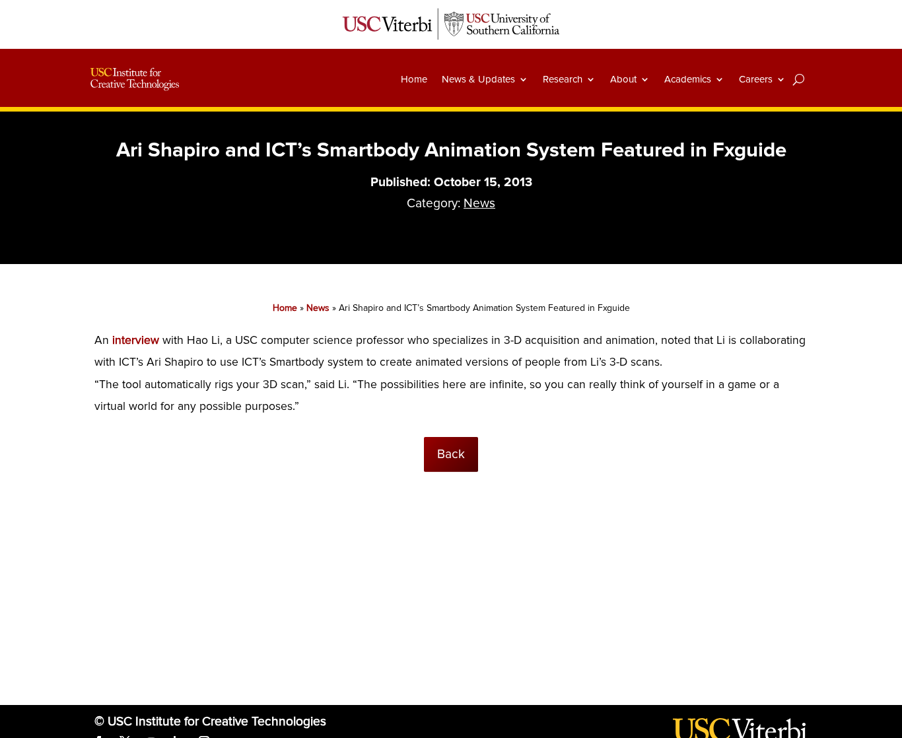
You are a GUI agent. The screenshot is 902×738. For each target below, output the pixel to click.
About (623, 79)
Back (451, 454)
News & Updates (478, 79)
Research (562, 79)
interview (137, 340)
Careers (756, 79)
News (479, 203)
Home (414, 79)
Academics (687, 79)
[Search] (798, 79)
